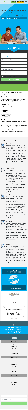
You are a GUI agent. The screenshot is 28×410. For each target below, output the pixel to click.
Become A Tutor (14, 382)
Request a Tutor (14, 377)
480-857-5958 (14, 48)
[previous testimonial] (4, 306)
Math (4, 18)
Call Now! (14, 1)
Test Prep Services (14, 346)
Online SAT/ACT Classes (14, 350)
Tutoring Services (14, 344)
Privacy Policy (24, 55)
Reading (10, 18)
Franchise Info (20, 1)
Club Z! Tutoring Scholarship (14, 359)
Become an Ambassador (14, 380)
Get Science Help (14, 366)
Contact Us (14, 348)
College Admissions (14, 353)
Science (17, 18)
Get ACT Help (14, 368)
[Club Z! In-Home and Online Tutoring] (3, 1)
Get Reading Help (14, 364)
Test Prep (23, 18)
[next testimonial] (24, 306)
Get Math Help (14, 362)
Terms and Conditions (7, 56)
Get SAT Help (14, 371)
